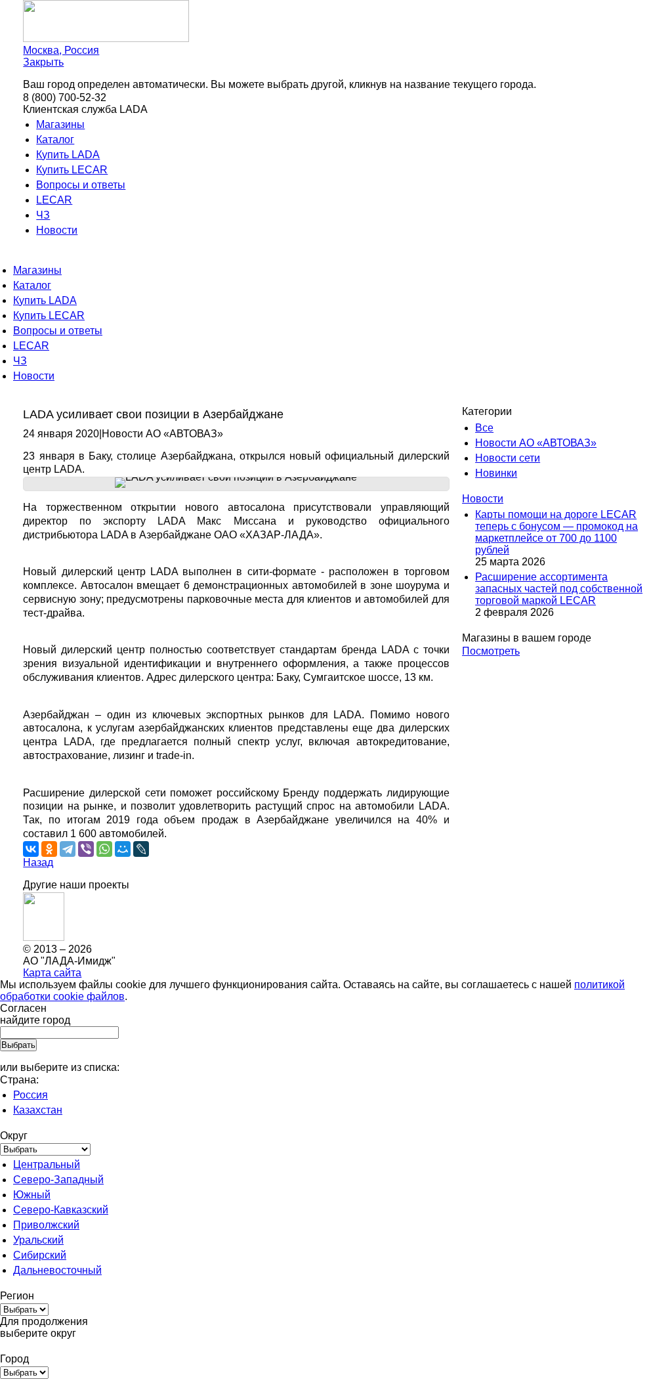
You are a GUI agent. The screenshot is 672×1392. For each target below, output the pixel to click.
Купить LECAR (72, 169)
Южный (32, 1194)
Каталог (55, 139)
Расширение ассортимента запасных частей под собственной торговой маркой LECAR (558, 588)
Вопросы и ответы (80, 184)
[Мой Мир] (123, 849)
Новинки (496, 473)
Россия (30, 1094)
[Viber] (86, 849)
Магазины (60, 124)
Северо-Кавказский (60, 1209)
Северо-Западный (58, 1179)
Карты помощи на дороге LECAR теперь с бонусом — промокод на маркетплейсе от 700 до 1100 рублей (556, 532)
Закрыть (43, 62)
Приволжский (46, 1224)
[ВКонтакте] (31, 849)
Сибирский (39, 1255)
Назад (38, 862)
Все (484, 427)
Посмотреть (491, 651)
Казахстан (37, 1110)
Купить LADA (68, 154)
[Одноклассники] (49, 849)
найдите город (35, 1020)
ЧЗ (43, 215)
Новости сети (507, 458)
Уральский (38, 1240)
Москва (61, 50)
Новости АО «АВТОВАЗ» (536, 442)
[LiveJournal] (141, 849)
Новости (56, 230)
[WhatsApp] (104, 849)
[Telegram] (67, 849)
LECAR (54, 200)
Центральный (46, 1164)
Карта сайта (52, 972)
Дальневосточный (57, 1270)
